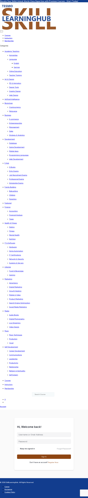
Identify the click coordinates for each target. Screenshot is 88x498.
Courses (8, 35)
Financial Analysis (15, 215)
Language (13, 59)
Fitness (11, 231)
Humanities (13, 55)
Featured (8, 203)
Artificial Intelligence (12, 99)
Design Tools (14, 87)
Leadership (13, 359)
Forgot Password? (64, 449)
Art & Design (9, 79)
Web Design (13, 95)
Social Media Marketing (18, 307)
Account (3, 407)
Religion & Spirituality (17, 371)
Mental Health (14, 235)
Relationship (13, 367)
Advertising (13, 283)
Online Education (15, 71)
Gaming (12, 275)
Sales (11, 131)
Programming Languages (19, 155)
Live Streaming (14, 323)
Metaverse (13, 111)
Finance (7, 207)
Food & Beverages (16, 271)
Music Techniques (15, 335)
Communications (15, 355)
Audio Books (14, 315)
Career (7, 487)
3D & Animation (15, 83)
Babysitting (13, 191)
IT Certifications (15, 255)
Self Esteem (13, 375)
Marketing (8, 279)
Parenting (12, 199)
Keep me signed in (27, 449)
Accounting (13, 211)
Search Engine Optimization (19, 303)
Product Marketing (16, 299)
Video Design (14, 327)
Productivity (13, 363)
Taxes (11, 219)
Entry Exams (14, 171)
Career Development (17, 351)
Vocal (11, 343)
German (17, 67)
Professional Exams (16, 179)
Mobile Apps (13, 151)
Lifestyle (8, 267)
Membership (9, 41)
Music (7, 331)
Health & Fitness (11, 223)
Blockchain (9, 103)
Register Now (53, 462)
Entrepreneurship (15, 123)
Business (8, 115)
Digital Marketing (15, 287)
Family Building (10, 187)
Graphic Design (15, 91)
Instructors (8, 38)
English (16, 63)
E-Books (12, 167)
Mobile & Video (15, 295)
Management (14, 127)
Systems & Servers (16, 263)
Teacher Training (15, 75)
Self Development (11, 347)
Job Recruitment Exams (18, 175)
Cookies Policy (10, 492)
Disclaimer (8, 489)
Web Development (16, 159)
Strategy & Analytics (17, 135)
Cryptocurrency (15, 107)
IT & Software (10, 243)
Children (12, 195)
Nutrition (12, 239)
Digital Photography (16, 319)
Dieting (11, 227)
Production (13, 339)
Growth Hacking (15, 291)
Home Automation (16, 251)
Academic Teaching (12, 51)
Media (7, 311)
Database (13, 143)
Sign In (44, 457)
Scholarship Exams (16, 183)
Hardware (13, 247)
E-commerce (14, 119)
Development (10, 139)
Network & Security (16, 259)
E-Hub (7, 163)
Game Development (16, 147)
